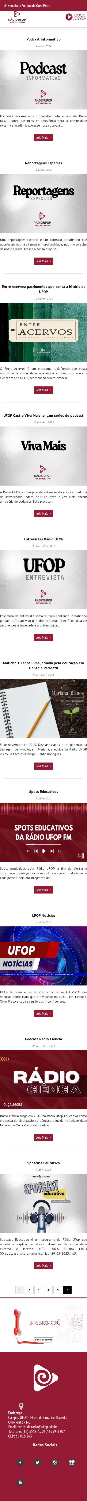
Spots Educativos (43, 791)
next (67, 1290)
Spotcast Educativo (43, 1162)
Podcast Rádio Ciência (43, 1039)
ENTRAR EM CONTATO (43, 1340)
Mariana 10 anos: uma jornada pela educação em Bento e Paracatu (43, 665)
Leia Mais (42, 137)
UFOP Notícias (43, 915)
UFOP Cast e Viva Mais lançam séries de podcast (43, 415)
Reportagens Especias (43, 163)
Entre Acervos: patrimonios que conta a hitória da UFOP (43, 289)
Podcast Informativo (44, 39)
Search (80, 5)
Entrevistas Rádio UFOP (43, 539)
